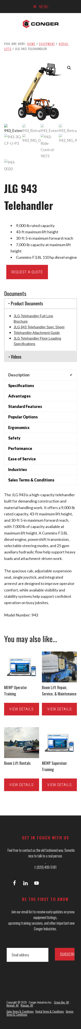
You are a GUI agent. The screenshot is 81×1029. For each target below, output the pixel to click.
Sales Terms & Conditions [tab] (31, 480)
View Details (21, 709)
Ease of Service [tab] (22, 458)
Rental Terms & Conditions (49, 1011)
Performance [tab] (20, 448)
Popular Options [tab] (23, 416)
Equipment (47, 43)
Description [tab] (19, 375)
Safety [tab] (14, 438)
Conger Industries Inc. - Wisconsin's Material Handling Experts (41, 23)
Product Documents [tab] (27, 303)
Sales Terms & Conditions (19, 1011)
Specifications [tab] (21, 385)
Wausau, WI (27, 1005)
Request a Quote (27, 272)
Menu (43, 6)
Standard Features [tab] (25, 406)
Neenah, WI (12, 1005)
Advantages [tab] (19, 396)
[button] (69, 68)
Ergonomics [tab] (19, 427)
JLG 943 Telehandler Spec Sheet (39, 327)
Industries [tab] (17, 469)
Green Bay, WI (61, 1002)
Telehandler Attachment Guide (37, 333)
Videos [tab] (16, 356)
